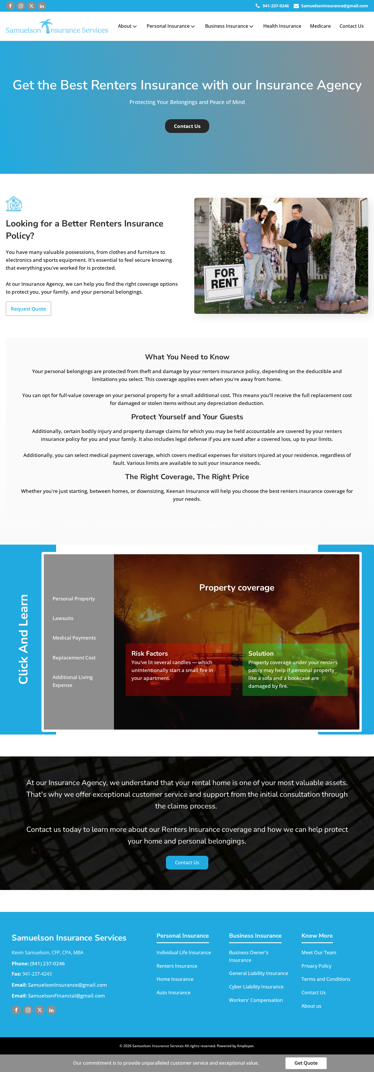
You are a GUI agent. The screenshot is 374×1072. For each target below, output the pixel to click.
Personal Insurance (168, 26)
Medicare (320, 26)
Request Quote (28, 308)
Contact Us (352, 26)
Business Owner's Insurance (249, 956)
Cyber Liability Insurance (256, 986)
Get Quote (306, 1063)
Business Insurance (226, 26)
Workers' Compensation (256, 1000)
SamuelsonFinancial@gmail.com (66, 995)
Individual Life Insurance (184, 952)
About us (311, 1006)
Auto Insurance (174, 992)
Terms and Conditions (326, 979)
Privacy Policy (316, 966)
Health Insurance (282, 26)
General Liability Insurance (258, 973)
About (124, 26)
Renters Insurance (177, 966)
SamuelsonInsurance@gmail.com (67, 984)
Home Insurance (175, 979)
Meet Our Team (319, 952)
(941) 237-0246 (47, 963)
